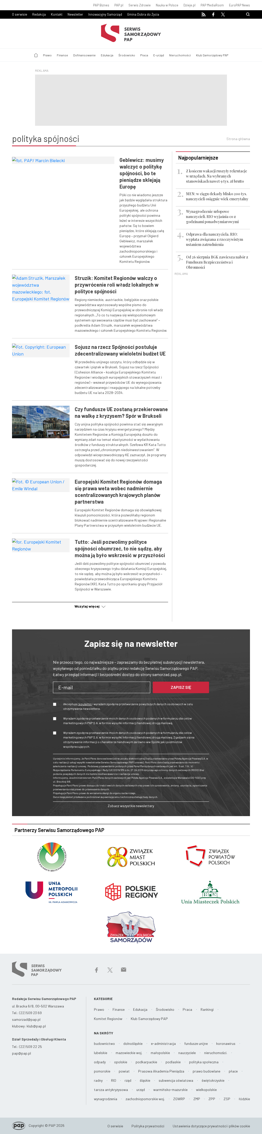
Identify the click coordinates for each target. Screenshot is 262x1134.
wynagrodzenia (105, 1099)
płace (233, 1071)
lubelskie (100, 1052)
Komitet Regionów (108, 1018)
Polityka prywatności (148, 1126)
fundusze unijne (196, 1043)
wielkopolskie (206, 1089)
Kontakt (56, 14)
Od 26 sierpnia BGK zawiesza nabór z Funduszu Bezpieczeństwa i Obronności (217, 262)
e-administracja (163, 1043)
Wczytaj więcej (87, 606)
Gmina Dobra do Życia (143, 14)
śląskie (145, 1080)
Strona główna (238, 139)
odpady (100, 1062)
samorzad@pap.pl (26, 1019)
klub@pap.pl (36, 1026)
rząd (128, 1080)
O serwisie (19, 14)
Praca (144, 55)
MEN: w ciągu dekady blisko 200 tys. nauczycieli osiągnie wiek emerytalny (217, 196)
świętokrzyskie (213, 1080)
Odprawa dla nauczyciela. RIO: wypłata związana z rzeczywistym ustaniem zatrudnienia (214, 239)
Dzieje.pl (189, 5)
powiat (124, 1071)
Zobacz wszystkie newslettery (131, 806)
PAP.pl (118, 5)
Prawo (47, 55)
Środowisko (126, 55)
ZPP (212, 1099)
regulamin (85, 704)
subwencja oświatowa (176, 1080)
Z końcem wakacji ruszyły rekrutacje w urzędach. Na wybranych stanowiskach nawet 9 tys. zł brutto (216, 176)
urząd (140, 1089)
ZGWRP (179, 1099)
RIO (113, 1080)
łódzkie (244, 1099)
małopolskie (160, 1052)
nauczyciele (187, 1052)
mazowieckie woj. (129, 1052)
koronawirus (225, 1043)
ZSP (227, 1099)
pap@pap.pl (21, 1053)
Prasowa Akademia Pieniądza (161, 1071)
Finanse (62, 55)
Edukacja (107, 55)
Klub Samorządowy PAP (212, 55)
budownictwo (104, 1043)
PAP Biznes (101, 5)
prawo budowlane (206, 1071)
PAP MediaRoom (212, 5)
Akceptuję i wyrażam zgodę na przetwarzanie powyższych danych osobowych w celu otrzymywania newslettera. (128, 706)
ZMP (196, 1099)
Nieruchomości (180, 55)
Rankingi (207, 1009)
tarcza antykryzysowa (111, 1089)
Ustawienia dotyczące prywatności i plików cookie (211, 1126)
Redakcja (39, 14)
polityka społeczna (204, 1062)
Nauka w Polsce (167, 5)
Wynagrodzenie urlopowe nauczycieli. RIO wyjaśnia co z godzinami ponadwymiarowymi (212, 216)
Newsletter (75, 14)
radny (98, 1080)
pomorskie (102, 1071)
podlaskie (173, 1062)
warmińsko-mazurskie (170, 1089)
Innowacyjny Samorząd (105, 14)
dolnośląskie (133, 1043)
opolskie (120, 1062)
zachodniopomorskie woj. (145, 1099)
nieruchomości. (215, 1052)
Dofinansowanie (84, 55)
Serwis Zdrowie (139, 5)
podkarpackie (146, 1062)
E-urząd (158, 55)
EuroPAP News (239, 5)
